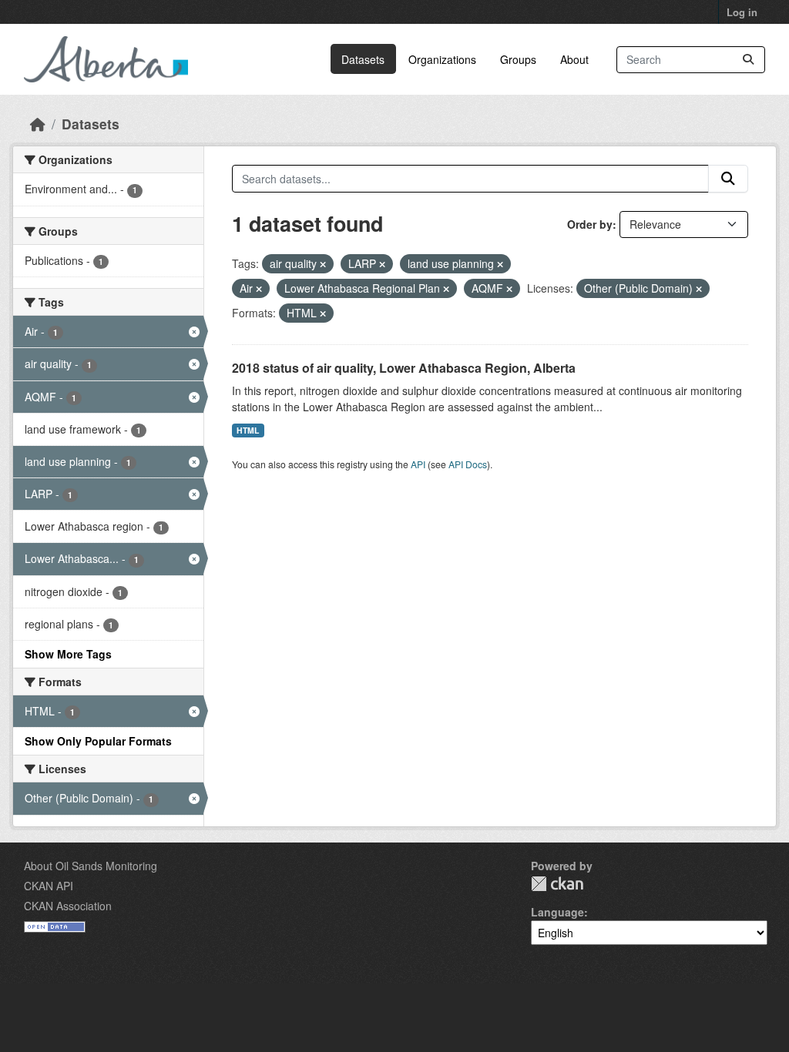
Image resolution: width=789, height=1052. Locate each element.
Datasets (362, 59)
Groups (518, 59)
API (418, 464)
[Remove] (323, 264)
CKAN (557, 884)
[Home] (37, 123)
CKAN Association (68, 905)
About (574, 59)
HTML (248, 430)
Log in (742, 12)
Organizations (442, 59)
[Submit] (748, 59)
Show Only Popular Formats (98, 741)
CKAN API (48, 885)
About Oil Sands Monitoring (90, 865)
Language (557, 912)
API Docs (467, 464)
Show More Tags (68, 654)
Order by (590, 224)
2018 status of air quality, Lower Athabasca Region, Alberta (404, 368)
